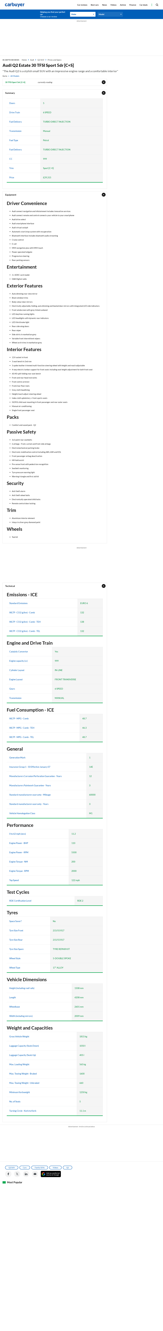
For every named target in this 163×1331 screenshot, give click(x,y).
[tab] (55, 93)
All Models (14, 76)
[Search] (157, 4)
